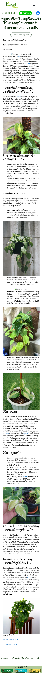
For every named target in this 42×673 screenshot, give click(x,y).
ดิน (19, 470)
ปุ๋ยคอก (6, 433)
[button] (34, 5)
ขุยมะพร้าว (26, 433)
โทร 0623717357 (8, 13)
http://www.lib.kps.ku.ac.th (12, 644)
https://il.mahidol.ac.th (10, 640)
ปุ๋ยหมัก (25, 477)
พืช (29, 64)
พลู (19, 56)
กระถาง (29, 577)
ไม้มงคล (18, 97)
